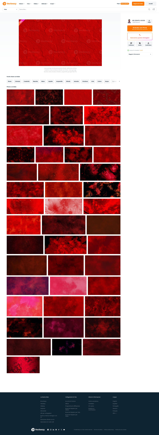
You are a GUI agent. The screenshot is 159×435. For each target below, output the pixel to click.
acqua (107, 81)
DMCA (67, 403)
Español (115, 403)
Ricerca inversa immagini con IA (48, 416)
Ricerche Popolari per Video (71, 415)
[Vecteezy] (9, 3)
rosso (9, 81)
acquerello (59, 81)
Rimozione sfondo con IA (47, 419)
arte (92, 81)
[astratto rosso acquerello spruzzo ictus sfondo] (58, 172)
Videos (36, 3)
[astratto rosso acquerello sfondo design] (25, 189)
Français (115, 411)
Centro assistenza (93, 401)
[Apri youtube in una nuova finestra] (64, 429)
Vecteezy (42, 403)
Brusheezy (43, 401)
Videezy (42, 406)
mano (43, 81)
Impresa (42, 408)
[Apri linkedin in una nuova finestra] (53, 429)
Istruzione (43, 411)
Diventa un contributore (91, 409)
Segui (149, 22)
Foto (28, 3)
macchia (35, 81)
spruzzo (114, 81)
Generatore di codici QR (47, 422)
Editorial (44, 3)
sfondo (68, 81)
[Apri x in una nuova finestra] (61, 429)
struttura (85, 81)
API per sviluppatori (46, 413)
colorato (17, 81)
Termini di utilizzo (98, 429)
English (115, 401)
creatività (26, 81)
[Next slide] (118, 81)
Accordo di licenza (70, 401)
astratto (76, 81)
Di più (52, 3)
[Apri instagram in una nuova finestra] (50, 429)
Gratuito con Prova (139, 28)
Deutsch (115, 408)
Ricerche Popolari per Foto (72, 412)
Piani (118, 3)
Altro (114, 413)
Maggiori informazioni (134, 54)
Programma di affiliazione (72, 406)
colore (99, 81)
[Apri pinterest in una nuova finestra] (56, 429)
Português (116, 406)
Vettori (21, 3)
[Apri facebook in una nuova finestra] (48, 429)
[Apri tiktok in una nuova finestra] (58, 429)
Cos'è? (141, 50)
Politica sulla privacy (109, 429)
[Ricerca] (149, 9)
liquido (50, 81)
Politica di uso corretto (120, 429)
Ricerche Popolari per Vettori (71, 409)
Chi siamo (91, 406)
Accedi (151, 3)
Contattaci (91, 403)
